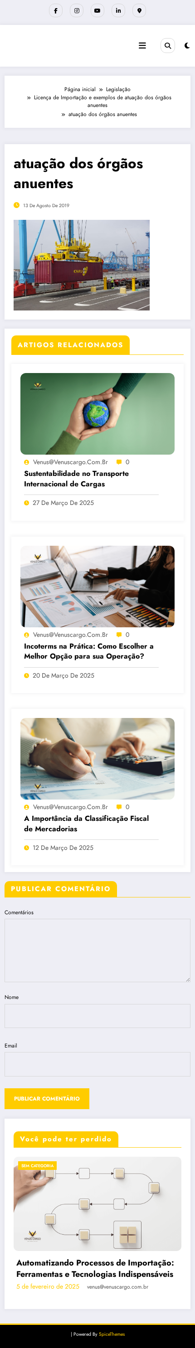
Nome (12, 997)
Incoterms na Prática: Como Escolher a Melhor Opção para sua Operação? (89, 651)
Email (11, 1046)
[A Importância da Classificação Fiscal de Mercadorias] (97, 758)
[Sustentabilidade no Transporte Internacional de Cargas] (97, 413)
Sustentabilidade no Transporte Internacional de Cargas (76, 479)
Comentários (19, 912)
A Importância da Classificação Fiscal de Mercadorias (86, 824)
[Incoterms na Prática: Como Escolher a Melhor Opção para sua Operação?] (97, 586)
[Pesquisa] (168, 45)
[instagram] (76, 10)
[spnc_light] (187, 46)
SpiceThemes (112, 1334)
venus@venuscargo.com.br (70, 461)
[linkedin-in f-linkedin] (118, 10)
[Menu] (142, 46)
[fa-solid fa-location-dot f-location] (139, 10)
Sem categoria (127, 1166)
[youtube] (97, 10)
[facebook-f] (56, 10)
